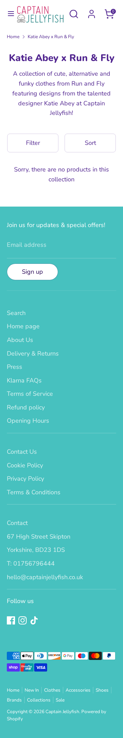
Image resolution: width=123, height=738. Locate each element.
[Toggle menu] (8, 14)
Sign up (32, 272)
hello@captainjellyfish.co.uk (45, 577)
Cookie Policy (25, 465)
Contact (17, 523)
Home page (23, 326)
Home (13, 36)
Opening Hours (28, 421)
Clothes (52, 690)
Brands (14, 700)
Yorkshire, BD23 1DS (36, 550)
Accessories (78, 690)
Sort (90, 143)
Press (14, 367)
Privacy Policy (25, 479)
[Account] (91, 12)
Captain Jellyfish (62, 711)
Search (16, 313)
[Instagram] (22, 620)
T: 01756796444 (31, 563)
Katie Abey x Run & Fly (51, 36)
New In (32, 690)
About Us (20, 340)
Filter (33, 143)
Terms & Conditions (33, 492)
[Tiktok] (34, 620)
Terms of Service (30, 394)
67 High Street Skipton (38, 536)
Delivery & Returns (33, 353)
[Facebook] (11, 620)
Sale (60, 700)
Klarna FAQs (24, 380)
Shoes (102, 690)
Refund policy (26, 407)
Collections (39, 700)
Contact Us (22, 452)
